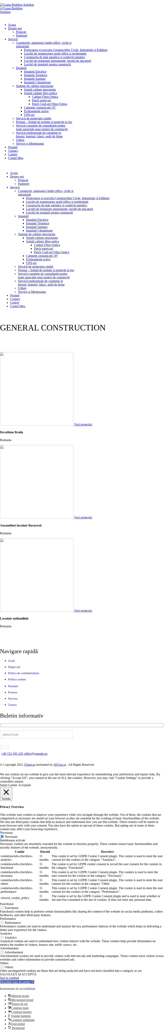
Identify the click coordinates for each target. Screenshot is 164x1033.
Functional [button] (6, 904)
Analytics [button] (6, 933)
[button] (17, 982)
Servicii (13, 39)
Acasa (12, 24)
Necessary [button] (6, 832)
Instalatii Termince (35, 75)
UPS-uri (29, 114)
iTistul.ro (29, 764)
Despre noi (15, 28)
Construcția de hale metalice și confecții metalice (54, 57)
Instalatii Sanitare (35, 78)
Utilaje (20, 140)
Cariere (12, 154)
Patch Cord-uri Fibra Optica (49, 104)
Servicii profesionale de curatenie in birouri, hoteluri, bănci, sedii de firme (39, 134)
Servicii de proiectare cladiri (33, 118)
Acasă (11, 660)
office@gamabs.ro (35, 753)
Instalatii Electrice (35, 71)
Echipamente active (36, 111)
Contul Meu (15, 158)
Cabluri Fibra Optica (45, 96)
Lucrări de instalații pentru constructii (47, 64)
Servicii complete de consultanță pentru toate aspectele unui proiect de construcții (42, 127)
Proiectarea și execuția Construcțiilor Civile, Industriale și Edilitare (65, 50)
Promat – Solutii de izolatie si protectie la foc (44, 122)
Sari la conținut (9, 978)
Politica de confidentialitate (23, 673)
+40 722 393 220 (12, 753)
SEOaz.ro (60, 764)
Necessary (11, 836)
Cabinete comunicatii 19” (40, 107)
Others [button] (4, 963)
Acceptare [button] (24, 785)
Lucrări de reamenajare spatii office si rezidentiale (55, 53)
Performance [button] (8, 918)
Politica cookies (17, 679)
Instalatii (21, 68)
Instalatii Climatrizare (37, 82)
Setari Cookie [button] (8, 785)
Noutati (12, 147)
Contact (13, 150)
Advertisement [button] (9, 948)
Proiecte (21, 32)
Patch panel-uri (41, 100)
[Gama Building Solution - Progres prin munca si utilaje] (17, 4)
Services (12, 698)
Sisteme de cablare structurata (34, 86)
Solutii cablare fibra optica (40, 93)
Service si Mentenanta (30, 143)
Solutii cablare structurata (40, 89)
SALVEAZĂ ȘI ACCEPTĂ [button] (18, 974)
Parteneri (21, 35)
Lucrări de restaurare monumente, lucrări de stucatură (57, 60)
